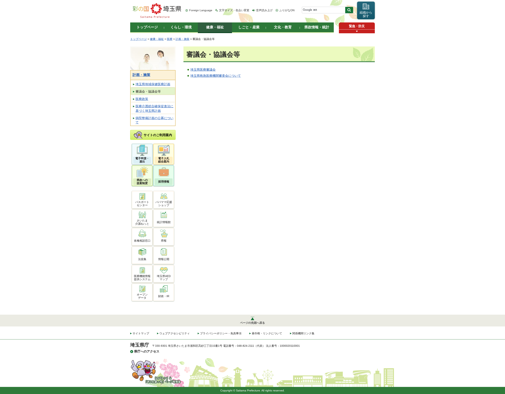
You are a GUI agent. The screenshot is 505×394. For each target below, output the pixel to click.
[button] (357, 31)
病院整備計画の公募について (154, 120)
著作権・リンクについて (267, 333)
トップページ (138, 39)
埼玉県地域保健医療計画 (153, 84)
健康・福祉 (157, 39)
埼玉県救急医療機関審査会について (215, 75)
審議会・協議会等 (148, 91)
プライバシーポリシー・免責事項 (220, 333)
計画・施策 (182, 39)
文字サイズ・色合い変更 (234, 10)
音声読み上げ (264, 10)
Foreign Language (200, 10)
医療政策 (142, 99)
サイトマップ (141, 333)
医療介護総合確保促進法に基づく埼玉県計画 (154, 108)
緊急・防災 (357, 26)
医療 (169, 39)
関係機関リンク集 (303, 333)
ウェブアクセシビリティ (174, 333)
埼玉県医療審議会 (203, 69)
